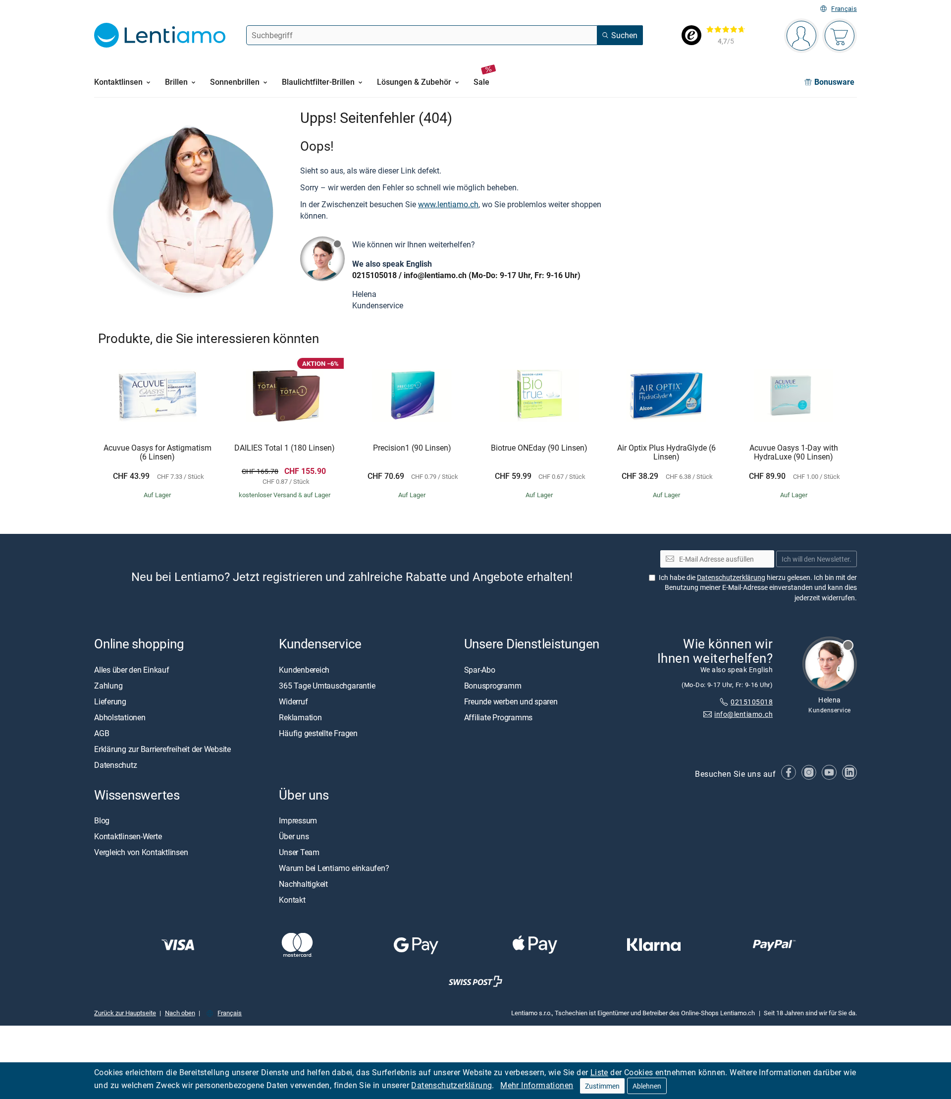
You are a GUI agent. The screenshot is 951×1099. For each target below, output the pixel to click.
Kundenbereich (304, 669)
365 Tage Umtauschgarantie (327, 685)
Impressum (298, 820)
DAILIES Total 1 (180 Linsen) (284, 448)
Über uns (294, 836)
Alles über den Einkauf (131, 669)
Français (844, 8)
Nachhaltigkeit (303, 883)
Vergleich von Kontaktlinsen (141, 852)
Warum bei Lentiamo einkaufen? (334, 868)
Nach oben (180, 1012)
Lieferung (110, 701)
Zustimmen (602, 1086)
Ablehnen (647, 1086)
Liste (599, 1072)
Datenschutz (115, 764)
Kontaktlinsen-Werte (127, 836)
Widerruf (293, 701)
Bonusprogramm (493, 685)
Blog (101, 820)
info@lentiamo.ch (435, 275)
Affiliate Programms (498, 717)
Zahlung (108, 685)
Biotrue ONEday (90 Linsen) (539, 448)
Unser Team (299, 852)
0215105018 (374, 275)
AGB (101, 733)
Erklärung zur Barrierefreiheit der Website (162, 749)
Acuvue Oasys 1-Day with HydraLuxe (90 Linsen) (793, 452)
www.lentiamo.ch (448, 204)
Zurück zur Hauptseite (125, 1012)
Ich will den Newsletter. (816, 559)
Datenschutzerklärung (451, 1085)
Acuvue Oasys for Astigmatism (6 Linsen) (157, 452)
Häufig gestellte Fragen (318, 733)
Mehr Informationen (536, 1085)
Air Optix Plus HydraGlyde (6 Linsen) (666, 452)
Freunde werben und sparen (511, 701)
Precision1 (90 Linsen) (412, 448)
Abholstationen (120, 717)
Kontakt (292, 899)
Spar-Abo (479, 669)
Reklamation (300, 717)
